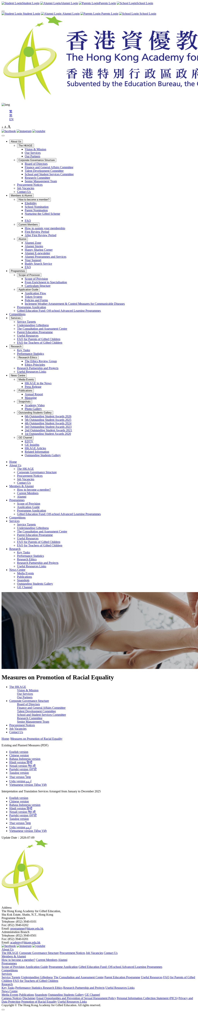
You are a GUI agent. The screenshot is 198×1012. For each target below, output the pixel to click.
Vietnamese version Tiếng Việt (28, 784)
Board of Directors (36, 163)
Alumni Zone (33, 242)
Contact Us (24, 191)
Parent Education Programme (35, 332)
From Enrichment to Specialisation (46, 282)
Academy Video (35, 405)
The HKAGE (25, 145)
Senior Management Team (41, 181)
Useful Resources (27, 335)
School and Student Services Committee (49, 174)
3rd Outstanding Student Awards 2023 (48, 426)
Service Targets (26, 321)
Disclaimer (29, 998)
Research (16, 346)
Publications (25, 390)
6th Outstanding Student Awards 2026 (48, 416)
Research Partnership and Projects (37, 368)
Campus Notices (12, 998)
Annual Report (34, 394)
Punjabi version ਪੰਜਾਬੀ (23, 769)
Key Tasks (23, 350)
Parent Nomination (36, 210)
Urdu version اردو (20, 781)
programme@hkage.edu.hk (27, 928)
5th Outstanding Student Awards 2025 (48, 419)
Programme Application (31, 307)
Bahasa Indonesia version (24, 758)
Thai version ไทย (20, 777)
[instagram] (24, 131)
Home (13, 461)
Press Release (33, 386)
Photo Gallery (33, 408)
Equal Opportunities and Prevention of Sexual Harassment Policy (76, 998)
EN (11, 119)
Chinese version (19, 755)
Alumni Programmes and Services (45, 256)
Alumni (22, 239)
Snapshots (25, 401)
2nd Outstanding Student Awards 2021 (48, 430)
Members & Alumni (21, 195)
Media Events (26, 379)
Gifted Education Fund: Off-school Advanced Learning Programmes (59, 310)
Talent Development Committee (44, 170)
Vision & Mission (35, 149)
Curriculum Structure (37, 285)
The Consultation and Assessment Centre (42, 328)
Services (16, 318)
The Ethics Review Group (41, 361)
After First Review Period (40, 235)
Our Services (33, 152)
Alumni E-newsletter (37, 253)
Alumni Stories (34, 246)
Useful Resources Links (31, 371)
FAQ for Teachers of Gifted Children (39, 342)
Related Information (37, 451)
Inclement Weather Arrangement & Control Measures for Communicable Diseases (75, 303)
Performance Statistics (30, 353)
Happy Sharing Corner (39, 249)
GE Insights (32, 444)
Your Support (33, 260)
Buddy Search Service (38, 263)
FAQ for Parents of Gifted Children (38, 339)
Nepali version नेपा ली (22, 765)
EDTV (29, 441)
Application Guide (28, 289)
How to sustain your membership (45, 228)
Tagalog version (19, 772)
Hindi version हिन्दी (20, 762)
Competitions (17, 314)
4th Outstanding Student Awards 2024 (48, 423)
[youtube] (38, 131)
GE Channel (25, 437)
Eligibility (31, 203)
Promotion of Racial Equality (39, 1001)
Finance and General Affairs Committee (49, 167)
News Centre (18, 375)
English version (18, 751)
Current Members (28, 224)
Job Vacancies (25, 188)
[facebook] (9, 131)
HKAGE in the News (38, 383)
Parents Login (109, 13)
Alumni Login (70, 13)
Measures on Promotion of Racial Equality (36, 738)
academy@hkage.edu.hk (25, 942)
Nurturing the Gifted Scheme (42, 213)
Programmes (18, 271)
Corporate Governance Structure (37, 160)
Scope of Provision (29, 275)
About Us (16, 141)
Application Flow (35, 293)
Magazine (31, 397)
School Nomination (37, 206)
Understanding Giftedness (33, 325)
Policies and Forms (36, 300)
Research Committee (37, 177)
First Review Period (37, 231)
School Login (147, 13)
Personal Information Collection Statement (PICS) (147, 998)
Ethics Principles (35, 364)
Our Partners (32, 156)
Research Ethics (28, 357)
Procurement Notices (30, 184)
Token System (33, 296)
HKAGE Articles (35, 448)
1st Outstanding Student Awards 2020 (48, 433)
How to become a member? (34, 199)
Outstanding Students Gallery (35, 412)
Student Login (31, 13)
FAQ (28, 220)
